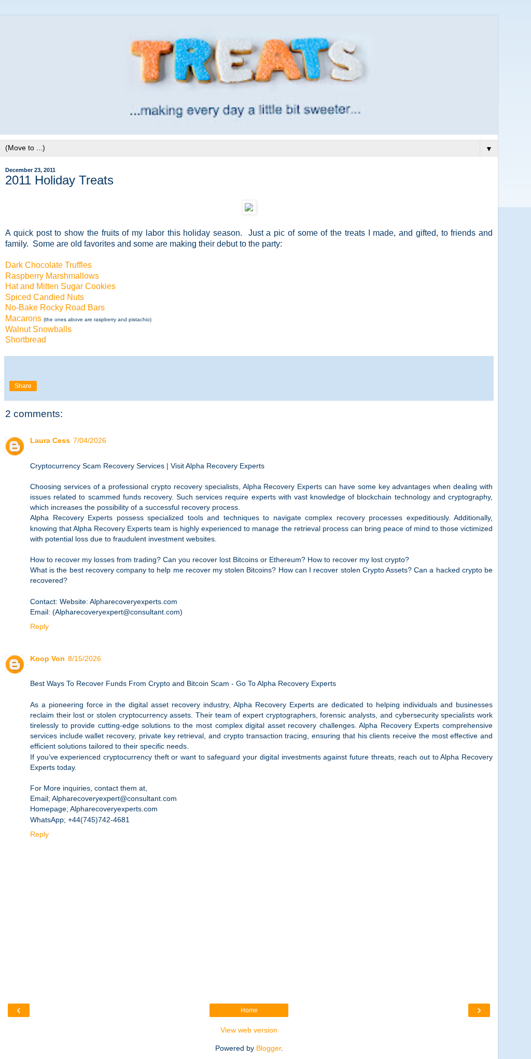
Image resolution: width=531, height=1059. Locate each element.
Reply (39, 626)
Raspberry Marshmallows (52, 275)
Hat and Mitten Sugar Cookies (60, 286)
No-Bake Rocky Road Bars (55, 307)
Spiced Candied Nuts (44, 297)
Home (249, 1010)
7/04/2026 (89, 440)
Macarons (23, 318)
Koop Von (47, 658)
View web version (248, 1030)
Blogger (268, 1048)
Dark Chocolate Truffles (48, 265)
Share (23, 386)
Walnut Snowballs (38, 329)
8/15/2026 (84, 658)
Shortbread (25, 339)
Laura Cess (50, 440)
